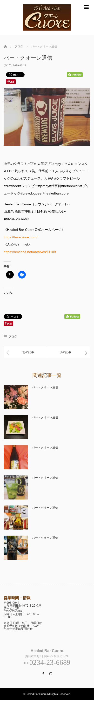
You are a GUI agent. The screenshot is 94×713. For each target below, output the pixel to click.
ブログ (7, 65)
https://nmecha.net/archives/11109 (30, 252)
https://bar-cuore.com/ (20, 237)
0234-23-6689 (13, 611)
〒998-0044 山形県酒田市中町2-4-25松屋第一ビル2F (22, 605)
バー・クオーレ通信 (45, 387)
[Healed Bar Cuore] (47, 33)
